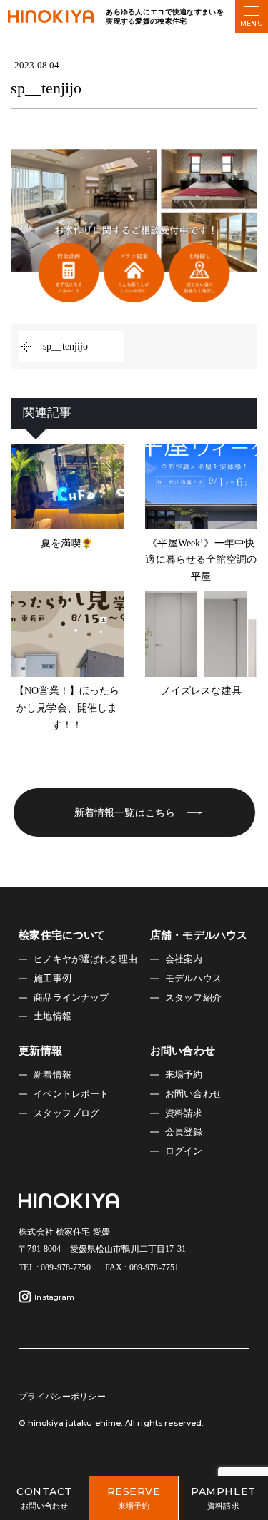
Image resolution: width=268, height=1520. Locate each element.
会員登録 (184, 1132)
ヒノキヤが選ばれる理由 (85, 959)
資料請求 (184, 1113)
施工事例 (52, 979)
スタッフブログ (66, 1113)
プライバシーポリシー (62, 1397)
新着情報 (52, 1075)
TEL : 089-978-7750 (55, 1267)
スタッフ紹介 (193, 998)
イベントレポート (71, 1094)
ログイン (184, 1151)
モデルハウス (193, 979)
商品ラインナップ (71, 998)
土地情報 (52, 1016)
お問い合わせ (193, 1094)
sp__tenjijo (66, 346)
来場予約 (184, 1075)
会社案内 (184, 959)
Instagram (54, 1297)
